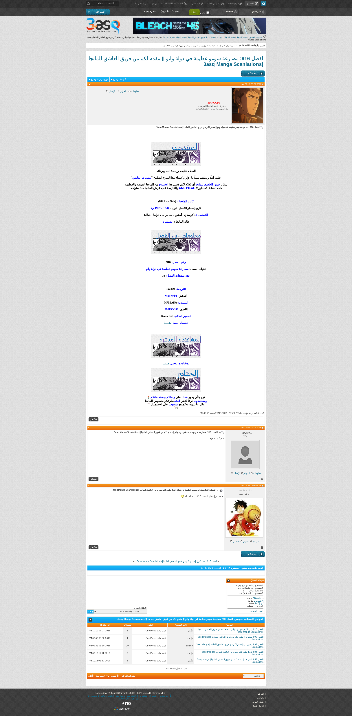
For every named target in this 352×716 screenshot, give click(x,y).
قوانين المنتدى (256, 611)
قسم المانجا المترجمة (226, 37)
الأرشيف (115, 676)
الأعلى (91, 676)
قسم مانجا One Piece (176, 37)
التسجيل (196, 3)
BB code (257, 598)
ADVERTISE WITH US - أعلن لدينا (167, 3)
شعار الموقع (258, 702)
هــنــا (167, 322)
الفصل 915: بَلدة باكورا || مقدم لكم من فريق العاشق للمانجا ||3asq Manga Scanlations (177, 561)
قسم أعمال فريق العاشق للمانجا (201, 37)
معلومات (135, 91)
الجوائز (123, 91)
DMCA (260, 698)
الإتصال (111, 91)
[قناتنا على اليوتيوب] (129, 703)
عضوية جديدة (150, 11)
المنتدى (250, 3)
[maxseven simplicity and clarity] (122, 709)
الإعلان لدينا (258, 706)
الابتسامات (258, 601)
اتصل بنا (138, 3)
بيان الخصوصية (102, 676)
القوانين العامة (213, 3)
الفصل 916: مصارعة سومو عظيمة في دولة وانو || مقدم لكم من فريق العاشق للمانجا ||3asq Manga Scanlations (176, 619)
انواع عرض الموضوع (99, 79)
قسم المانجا (242, 37)
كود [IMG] (259, 603)
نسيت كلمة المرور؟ (170, 11)
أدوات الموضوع (119, 79)
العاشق (260, 694)
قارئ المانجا (233, 3)
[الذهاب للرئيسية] (263, 3)
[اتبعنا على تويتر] (123, 703)
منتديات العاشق (255, 37)
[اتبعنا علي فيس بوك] (126, 703)
